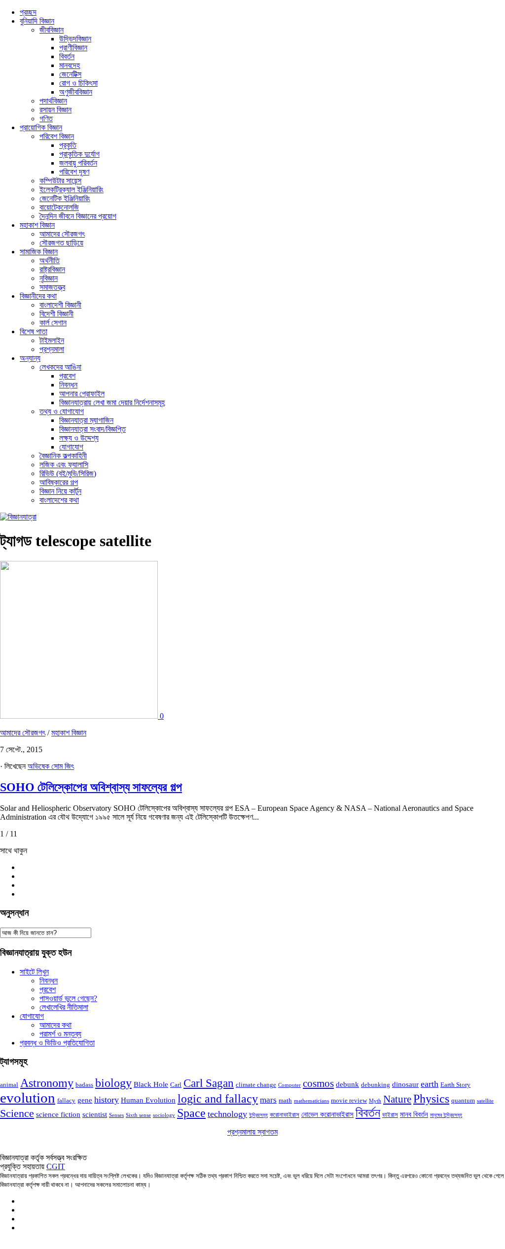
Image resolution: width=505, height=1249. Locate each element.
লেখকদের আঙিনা (60, 367)
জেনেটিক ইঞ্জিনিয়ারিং (64, 198)
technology (227, 1114)
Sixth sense (138, 1115)
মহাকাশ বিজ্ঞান (37, 225)
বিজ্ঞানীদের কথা (38, 296)
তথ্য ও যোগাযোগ (61, 411)
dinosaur (405, 1084)
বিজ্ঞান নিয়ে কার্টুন (60, 491)
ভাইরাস (390, 1114)
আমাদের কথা (55, 1025)
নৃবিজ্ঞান (48, 278)
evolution (27, 1098)
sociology (164, 1115)
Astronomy (46, 1082)
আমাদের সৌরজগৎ (62, 234)
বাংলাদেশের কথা (59, 500)
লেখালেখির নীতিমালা (63, 1007)
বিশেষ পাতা (33, 331)
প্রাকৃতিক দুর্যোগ (79, 154)
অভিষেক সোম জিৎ (51, 766)
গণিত (46, 118)
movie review (349, 1100)
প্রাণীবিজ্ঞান (73, 47)
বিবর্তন (66, 56)
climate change (256, 1084)
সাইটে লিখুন (34, 972)
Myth (375, 1101)
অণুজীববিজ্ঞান (75, 92)
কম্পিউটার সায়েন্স (60, 180)
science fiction (58, 1114)
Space (191, 1112)
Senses (116, 1115)
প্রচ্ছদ (28, 12)
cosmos (318, 1083)
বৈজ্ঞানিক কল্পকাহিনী (63, 455)
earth (429, 1084)
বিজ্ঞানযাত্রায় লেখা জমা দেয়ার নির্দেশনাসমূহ (112, 402)
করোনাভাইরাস (284, 1114)
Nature (397, 1099)
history (106, 1100)
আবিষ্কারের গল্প (58, 482)
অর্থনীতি (49, 260)
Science (17, 1113)
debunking (375, 1084)
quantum (463, 1100)
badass (84, 1084)
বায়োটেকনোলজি (59, 207)
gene (84, 1100)
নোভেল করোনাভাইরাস (327, 1114)
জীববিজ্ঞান (51, 30)
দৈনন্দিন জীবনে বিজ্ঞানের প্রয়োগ (77, 216)
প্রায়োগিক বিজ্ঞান (41, 127)
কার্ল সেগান (53, 322)
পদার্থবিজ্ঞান (53, 101)
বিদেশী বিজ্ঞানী (56, 314)
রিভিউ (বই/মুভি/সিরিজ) (67, 473)
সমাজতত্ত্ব (52, 287)
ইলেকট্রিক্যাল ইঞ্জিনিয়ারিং (71, 189)
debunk (347, 1084)
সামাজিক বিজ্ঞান (39, 251)
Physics (431, 1098)
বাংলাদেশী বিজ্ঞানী (60, 305)
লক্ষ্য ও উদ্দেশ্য (79, 438)
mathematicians (311, 1101)
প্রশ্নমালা (51, 349)
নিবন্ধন (68, 385)
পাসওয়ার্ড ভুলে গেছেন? (68, 998)
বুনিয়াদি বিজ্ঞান (37, 21)
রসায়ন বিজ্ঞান (55, 109)
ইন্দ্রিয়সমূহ (258, 1115)
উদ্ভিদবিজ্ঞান (75, 39)
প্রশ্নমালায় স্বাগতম (252, 1132)
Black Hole (151, 1084)
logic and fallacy (218, 1098)
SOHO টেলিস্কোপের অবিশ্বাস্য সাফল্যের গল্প (91, 787)
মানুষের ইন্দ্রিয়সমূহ (446, 1115)
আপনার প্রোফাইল (82, 393)
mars (268, 1100)
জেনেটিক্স (70, 74)
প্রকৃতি (67, 145)
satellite (485, 1101)
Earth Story (455, 1084)
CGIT (55, 1166)
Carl (175, 1084)
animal (9, 1084)
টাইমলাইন (51, 340)
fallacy (66, 1100)
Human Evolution (148, 1100)
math (285, 1100)
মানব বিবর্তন (414, 1114)
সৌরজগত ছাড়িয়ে (61, 243)
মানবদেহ (69, 65)
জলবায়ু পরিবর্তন (78, 163)
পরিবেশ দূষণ (74, 172)
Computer (289, 1085)
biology (113, 1082)
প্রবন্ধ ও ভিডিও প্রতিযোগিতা (57, 1043)
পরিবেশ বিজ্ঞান (56, 136)
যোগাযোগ (71, 447)
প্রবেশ (67, 376)
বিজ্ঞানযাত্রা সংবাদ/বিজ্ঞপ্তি (92, 429)
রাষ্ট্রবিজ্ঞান (52, 269)
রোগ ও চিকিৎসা (78, 83)
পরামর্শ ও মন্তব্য (60, 1034)
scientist (94, 1114)
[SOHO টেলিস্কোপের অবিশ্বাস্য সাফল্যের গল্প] (80, 716)
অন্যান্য (30, 358)
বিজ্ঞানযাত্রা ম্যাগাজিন (86, 420)
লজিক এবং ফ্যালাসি (63, 464)
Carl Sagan (208, 1083)
